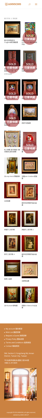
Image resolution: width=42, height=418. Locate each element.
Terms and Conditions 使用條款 (18, 342)
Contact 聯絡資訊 (12, 346)
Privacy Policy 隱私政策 (15, 339)
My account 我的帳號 (14, 329)
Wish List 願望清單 (13, 332)
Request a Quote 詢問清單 (16, 335)
